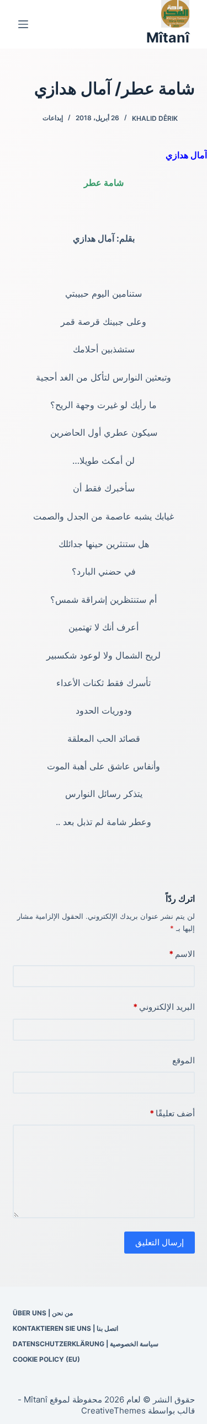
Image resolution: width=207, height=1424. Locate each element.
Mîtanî (167, 37)
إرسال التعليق (159, 1242)
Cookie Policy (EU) (46, 1359)
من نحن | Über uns (43, 1313)
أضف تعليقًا (172, 1113)
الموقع (183, 1060)
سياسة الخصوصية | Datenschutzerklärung (85, 1344)
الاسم (182, 954)
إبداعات (53, 118)
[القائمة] (23, 24)
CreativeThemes (113, 1410)
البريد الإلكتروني (164, 1007)
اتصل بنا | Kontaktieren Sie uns (65, 1328)
